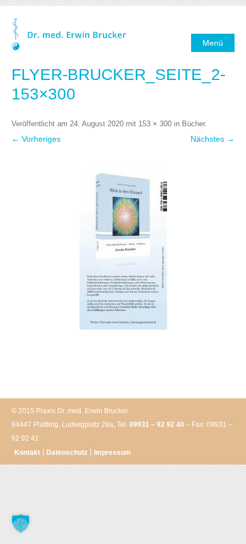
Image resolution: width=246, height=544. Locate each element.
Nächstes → (213, 138)
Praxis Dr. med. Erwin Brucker (68, 35)
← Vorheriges (36, 138)
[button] (20, 523)
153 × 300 (155, 123)
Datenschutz (67, 453)
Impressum (112, 453)
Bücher (193, 123)
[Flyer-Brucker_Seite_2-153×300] (123, 244)
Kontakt (27, 453)
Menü (213, 42)
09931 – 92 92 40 (156, 425)
